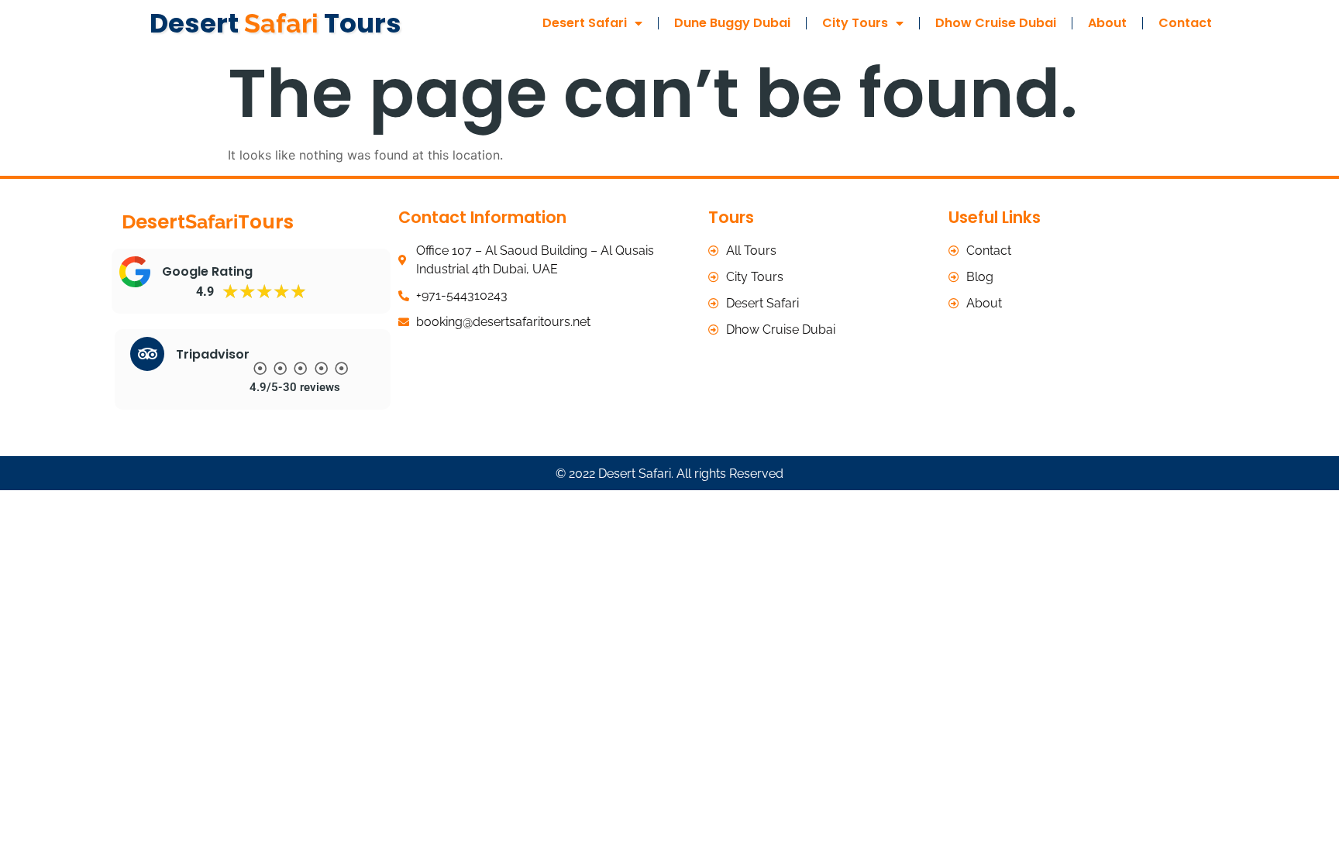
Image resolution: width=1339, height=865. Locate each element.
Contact (1185, 23)
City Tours (855, 23)
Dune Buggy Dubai (732, 23)
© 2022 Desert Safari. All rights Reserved (669, 473)
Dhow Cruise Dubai (995, 23)
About (1107, 23)
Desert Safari (584, 23)
